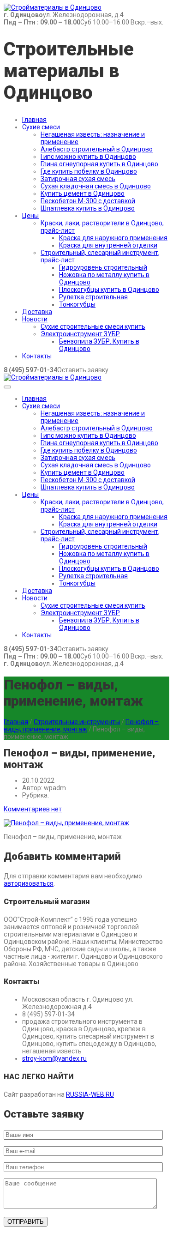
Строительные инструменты (77, 721)
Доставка (37, 311)
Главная (34, 119)
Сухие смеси (41, 127)
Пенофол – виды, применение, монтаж (81, 725)
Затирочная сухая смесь (78, 178)
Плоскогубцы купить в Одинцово (109, 289)
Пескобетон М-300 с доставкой (88, 201)
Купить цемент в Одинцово (83, 193)
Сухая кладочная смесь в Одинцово (96, 186)
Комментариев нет (33, 809)
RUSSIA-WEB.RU (90, 1094)
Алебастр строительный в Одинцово (97, 149)
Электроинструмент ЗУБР (80, 334)
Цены (30, 215)
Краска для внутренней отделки (108, 245)
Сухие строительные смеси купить (93, 326)
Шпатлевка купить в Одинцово (88, 208)
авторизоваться (29, 883)
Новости (35, 319)
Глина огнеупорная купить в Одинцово (99, 164)
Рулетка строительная (93, 297)
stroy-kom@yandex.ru (54, 1058)
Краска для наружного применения (113, 238)
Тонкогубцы (77, 304)
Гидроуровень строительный (103, 267)
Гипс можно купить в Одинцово (88, 156)
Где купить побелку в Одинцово (89, 171)
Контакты (37, 356)
